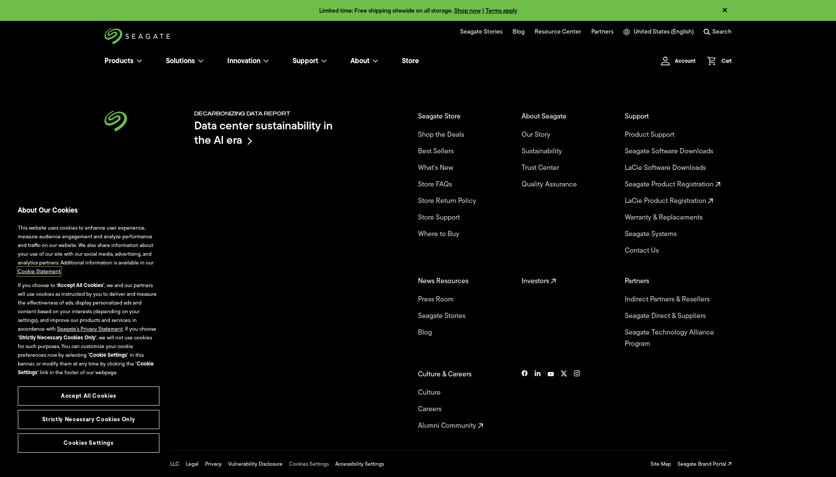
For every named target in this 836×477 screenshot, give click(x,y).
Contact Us (643, 250)
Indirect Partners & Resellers (668, 299)
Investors (536, 281)
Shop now (467, 11)
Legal (192, 464)
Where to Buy (439, 234)
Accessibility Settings (359, 463)
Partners (602, 32)
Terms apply (501, 11)
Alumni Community (448, 425)
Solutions (180, 61)
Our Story (537, 134)
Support (305, 61)
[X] (564, 400)
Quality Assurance (550, 184)
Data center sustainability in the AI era (263, 132)
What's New (436, 167)
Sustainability (543, 151)
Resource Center (558, 32)
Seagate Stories (481, 32)
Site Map (661, 464)
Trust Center (541, 167)
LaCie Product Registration (666, 200)
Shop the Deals (443, 134)
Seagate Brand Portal (703, 464)
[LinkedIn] (538, 400)
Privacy (213, 464)
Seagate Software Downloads (670, 151)
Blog (518, 32)
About (360, 61)
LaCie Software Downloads (666, 167)
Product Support (650, 134)
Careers (430, 409)
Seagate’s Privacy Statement (90, 329)
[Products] (139, 61)
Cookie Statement (39, 271)
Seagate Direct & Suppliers (666, 315)
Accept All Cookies (88, 395)
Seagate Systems (651, 234)
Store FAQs (436, 184)
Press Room (436, 299)
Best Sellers (436, 151)
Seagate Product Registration (670, 184)
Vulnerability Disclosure (255, 464)
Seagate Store (440, 116)
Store (410, 61)
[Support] (324, 61)
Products (119, 61)
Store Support (440, 217)
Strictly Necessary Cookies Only (88, 419)
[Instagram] (577, 400)
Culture (430, 392)
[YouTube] (551, 400)
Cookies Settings (309, 464)
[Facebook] (525, 400)
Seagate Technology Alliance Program (669, 338)
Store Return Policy (448, 200)
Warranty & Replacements (665, 217)
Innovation (243, 61)
